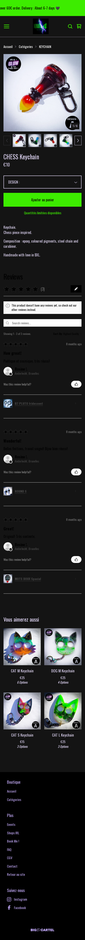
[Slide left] (6, 140)
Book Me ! (13, 841)
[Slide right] (78, 140)
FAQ (9, 849)
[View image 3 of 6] (50, 140)
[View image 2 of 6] (34, 140)
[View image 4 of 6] (66, 140)
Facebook (20, 907)
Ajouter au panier (42, 199)
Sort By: (58, 334)
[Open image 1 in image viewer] (42, 92)
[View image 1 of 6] (19, 140)
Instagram (20, 899)
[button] (48, 288)
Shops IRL (13, 832)
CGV (9, 857)
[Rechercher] (70, 26)
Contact (12, 866)
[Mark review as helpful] (76, 384)
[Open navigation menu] (6, 26)
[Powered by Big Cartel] (42, 930)
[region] (42, 8)
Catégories (26, 46)
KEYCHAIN (45, 46)
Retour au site (16, 874)
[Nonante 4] (41, 26)
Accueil (7, 46)
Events (11, 824)
